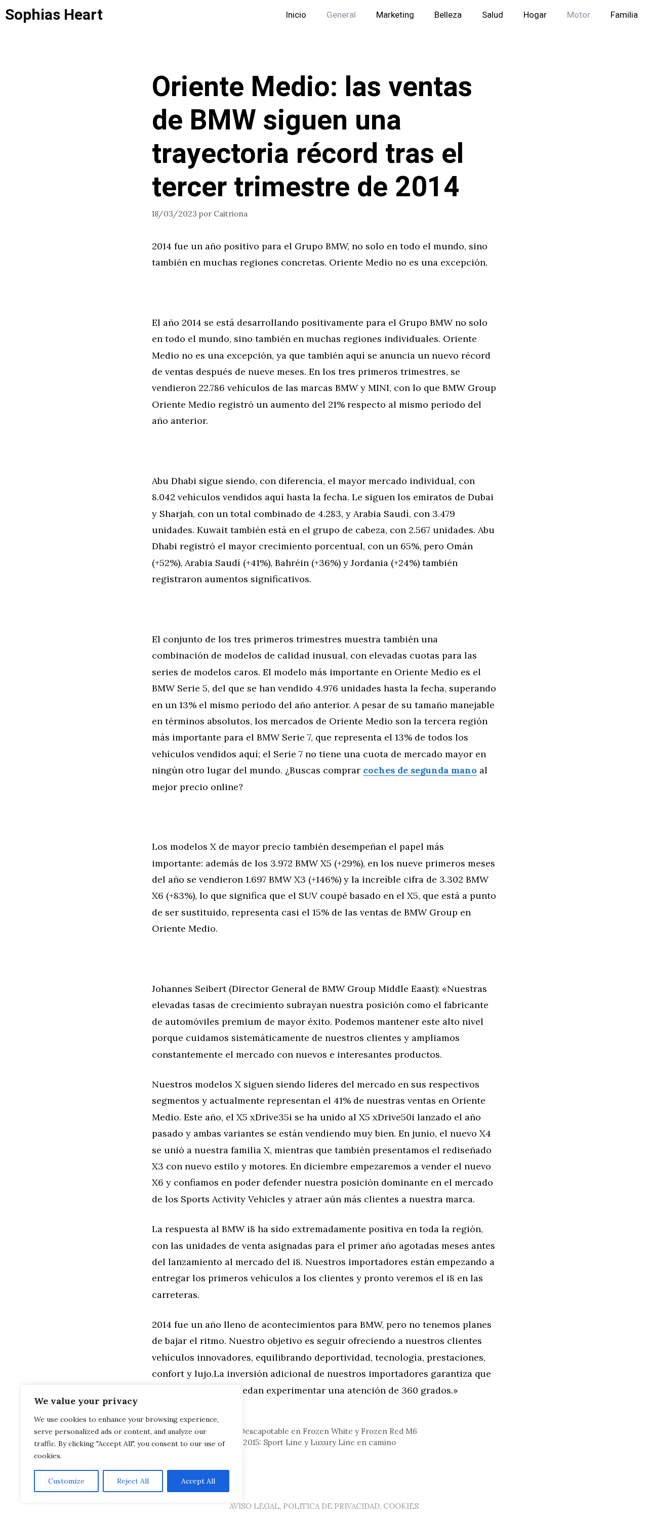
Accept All (198, 1481)
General (341, 15)
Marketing (395, 15)
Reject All (133, 1481)
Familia (624, 15)
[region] (131, 1443)
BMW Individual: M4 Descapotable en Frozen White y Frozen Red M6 (290, 1431)
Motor (578, 15)
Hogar (535, 15)
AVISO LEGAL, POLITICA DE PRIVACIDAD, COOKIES (324, 1506)
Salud (492, 15)
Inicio (296, 15)
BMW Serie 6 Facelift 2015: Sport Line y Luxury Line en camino (280, 1442)
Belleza (448, 15)
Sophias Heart (54, 15)
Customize (66, 1481)
